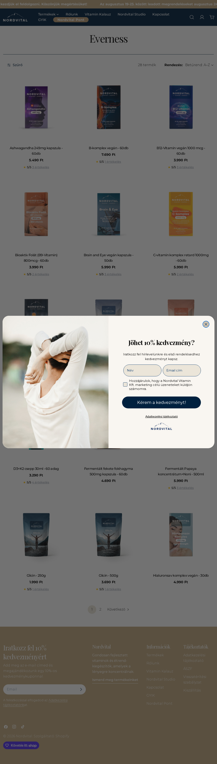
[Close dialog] (206, 324)
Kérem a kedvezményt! (161, 402)
